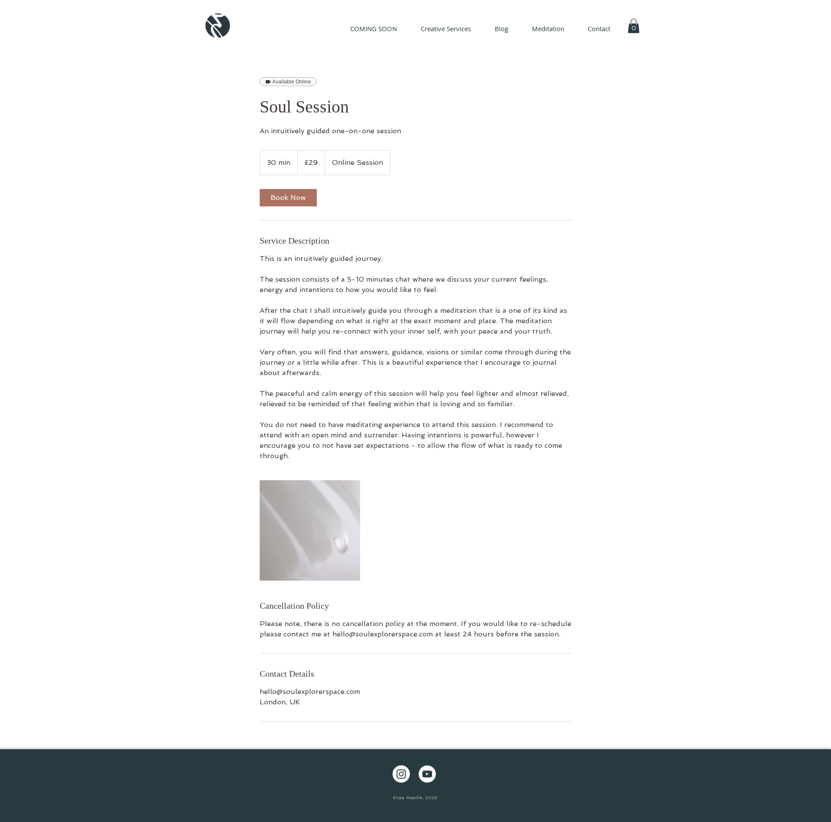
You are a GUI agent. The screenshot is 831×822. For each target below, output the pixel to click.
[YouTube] (427, 774)
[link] (288, 197)
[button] (634, 26)
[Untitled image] (310, 530)
